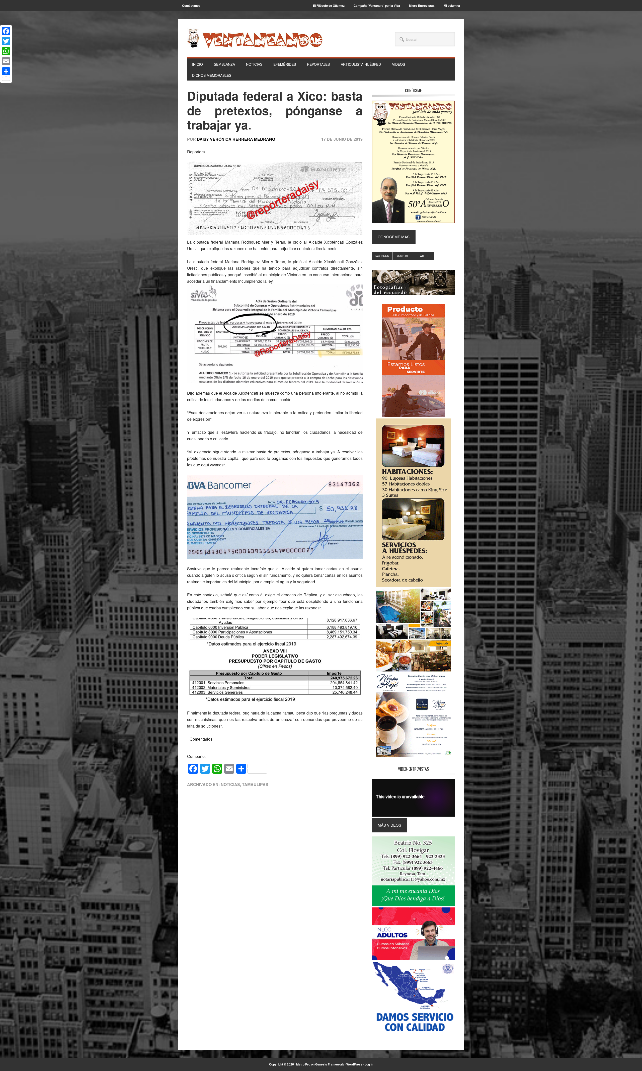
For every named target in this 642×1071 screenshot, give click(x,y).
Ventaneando (255, 38)
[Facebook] (6, 31)
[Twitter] (6, 41)
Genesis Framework (329, 1064)
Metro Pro (303, 1064)
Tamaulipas (255, 784)
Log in (369, 1064)
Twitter (423, 256)
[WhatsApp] (6, 51)
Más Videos (389, 825)
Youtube (403, 256)
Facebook (382, 256)
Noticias (230, 784)
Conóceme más (394, 236)
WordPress (354, 1064)
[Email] (6, 61)
